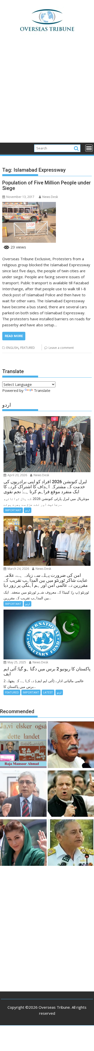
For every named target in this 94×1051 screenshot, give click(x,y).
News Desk (50, 197)
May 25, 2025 (16, 662)
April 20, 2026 (17, 475)
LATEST (48, 692)
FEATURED (27, 348)
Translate (42, 390)
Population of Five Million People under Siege (46, 185)
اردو (27, 510)
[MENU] (89, 148)
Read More (14, 336)
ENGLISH (12, 348)
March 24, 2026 (18, 569)
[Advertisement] (47, 93)
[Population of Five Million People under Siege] (29, 204)
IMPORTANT (13, 510)
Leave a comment (61, 348)
